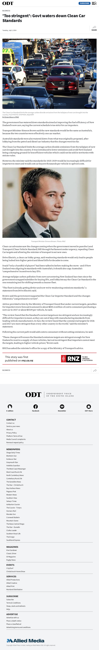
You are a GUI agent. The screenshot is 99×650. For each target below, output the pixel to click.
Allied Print (10, 586)
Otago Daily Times (13, 452)
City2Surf (9, 568)
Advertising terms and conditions (18, 627)
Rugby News (11, 560)
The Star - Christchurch (14, 485)
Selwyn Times (11, 501)
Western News (11, 495)
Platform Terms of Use (14, 436)
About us (9, 429)
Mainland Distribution (14, 589)
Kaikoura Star (11, 459)
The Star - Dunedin (13, 527)
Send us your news (13, 426)
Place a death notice (13, 621)
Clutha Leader (11, 530)
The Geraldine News (13, 482)
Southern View (11, 498)
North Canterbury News (15, 475)
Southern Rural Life (13, 533)
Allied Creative (11, 583)
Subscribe (84, 3)
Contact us (10, 423)
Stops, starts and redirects (15, 606)
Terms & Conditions (13, 603)
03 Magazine (10, 556)
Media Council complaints (15, 439)
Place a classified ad (13, 624)
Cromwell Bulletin (13, 517)
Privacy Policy (11, 433)
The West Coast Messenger (16, 469)
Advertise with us (12, 617)
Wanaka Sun (11, 514)
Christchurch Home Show (15, 571)
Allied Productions (13, 580)
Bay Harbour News (13, 488)
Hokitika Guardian (13, 465)
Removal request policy (15, 442)
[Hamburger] (94, 3)
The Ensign (10, 537)
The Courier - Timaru (13, 508)
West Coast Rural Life (14, 472)
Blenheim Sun (11, 456)
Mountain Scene (12, 520)
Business (6, 10)
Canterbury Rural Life (14, 478)
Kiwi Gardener (11, 550)
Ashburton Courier (13, 504)
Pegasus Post (11, 491)
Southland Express (13, 540)
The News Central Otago (15, 524)
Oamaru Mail (11, 511)
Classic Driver (11, 553)
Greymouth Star (12, 462)
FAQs (8, 609)
